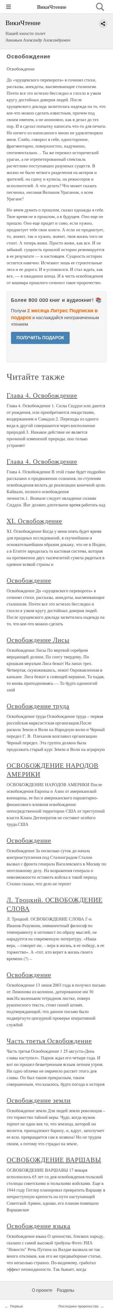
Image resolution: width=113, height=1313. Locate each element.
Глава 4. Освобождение (42, 395)
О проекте (42, 1290)
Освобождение (29, 580)
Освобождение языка (38, 1225)
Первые (16, 1306)
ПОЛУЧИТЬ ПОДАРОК (40, 337)
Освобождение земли (39, 1100)
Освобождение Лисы (38, 639)
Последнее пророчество (78, 1306)
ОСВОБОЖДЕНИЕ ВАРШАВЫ (54, 1159)
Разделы (65, 1290)
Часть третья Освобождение (49, 1040)
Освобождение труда (38, 705)
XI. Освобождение (34, 520)
